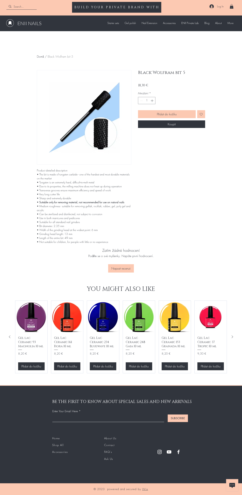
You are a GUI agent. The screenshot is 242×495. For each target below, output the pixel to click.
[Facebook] (178, 452)
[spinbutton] (147, 100)
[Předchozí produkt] (9, 337)
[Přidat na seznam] (201, 114)
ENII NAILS (29, 23)
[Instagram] (159, 452)
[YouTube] (169, 452)
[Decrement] (141, 100)
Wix (145, 489)
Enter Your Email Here (65, 411)
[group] (121, 336)
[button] (231, 6)
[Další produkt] (232, 337)
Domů (40, 56)
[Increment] (152, 100)
